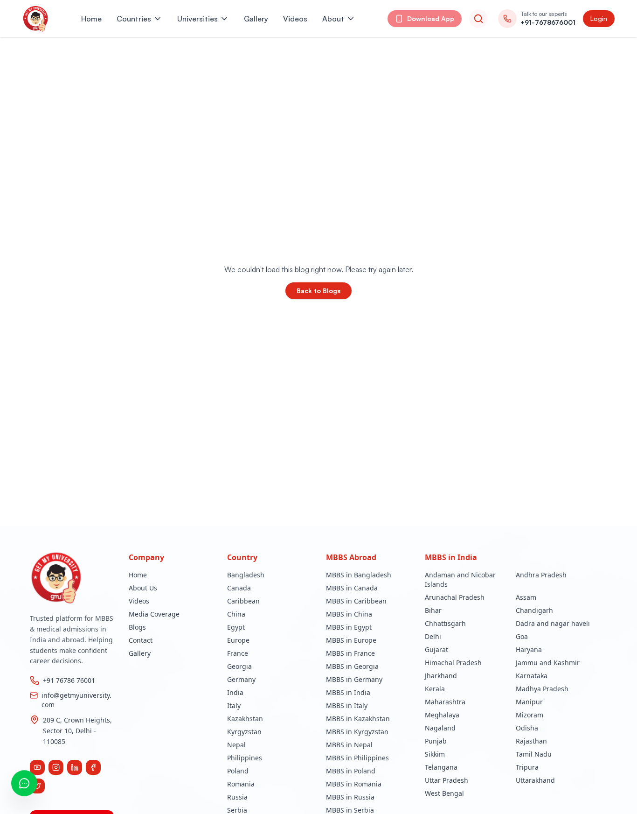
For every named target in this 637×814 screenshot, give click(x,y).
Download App (430, 18)
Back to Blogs (318, 291)
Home (91, 18)
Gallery (256, 18)
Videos (295, 18)
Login (598, 18)
